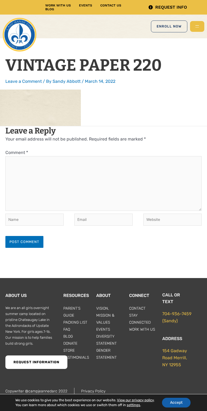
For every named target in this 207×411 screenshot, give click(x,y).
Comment (16, 152)
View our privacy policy (135, 400)
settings (133, 405)
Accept (176, 402)
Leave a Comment (23, 81)
